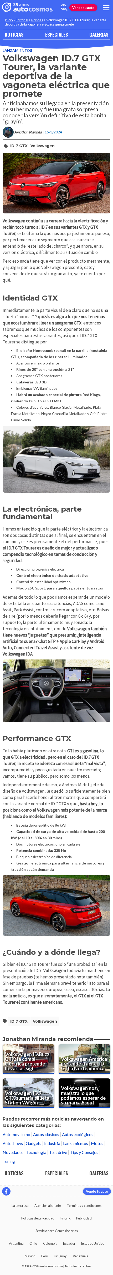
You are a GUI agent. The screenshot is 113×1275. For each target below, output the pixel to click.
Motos (97, 1143)
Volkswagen (42, 145)
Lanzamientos (17, 50)
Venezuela (80, 1256)
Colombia (50, 1243)
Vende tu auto (83, 8)
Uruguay (60, 1256)
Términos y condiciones (84, 1205)
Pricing (65, 1218)
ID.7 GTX (19, 145)
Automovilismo (16, 1134)
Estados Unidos (92, 1243)
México (30, 1256)
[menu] (106, 7)
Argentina (16, 1243)
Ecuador (69, 1243)
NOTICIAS (14, 34)
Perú (44, 1256)
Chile (33, 1243)
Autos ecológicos (77, 1134)
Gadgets (33, 1143)
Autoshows (13, 1143)
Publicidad (84, 1218)
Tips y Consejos (84, 1152)
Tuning (9, 1161)
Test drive (58, 1152)
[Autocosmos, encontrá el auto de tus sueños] (27, 7)
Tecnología (36, 1152)
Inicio (9, 20)
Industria (52, 1143)
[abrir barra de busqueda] (64, 7)
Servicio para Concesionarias (56, 1231)
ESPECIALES (56, 34)
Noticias (37, 20)
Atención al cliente (47, 1205)
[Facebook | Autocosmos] (6, 1191)
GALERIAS (98, 34)
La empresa (20, 1205)
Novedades (13, 1152)
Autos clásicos (46, 1134)
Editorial (22, 20)
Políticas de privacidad (37, 1218)
